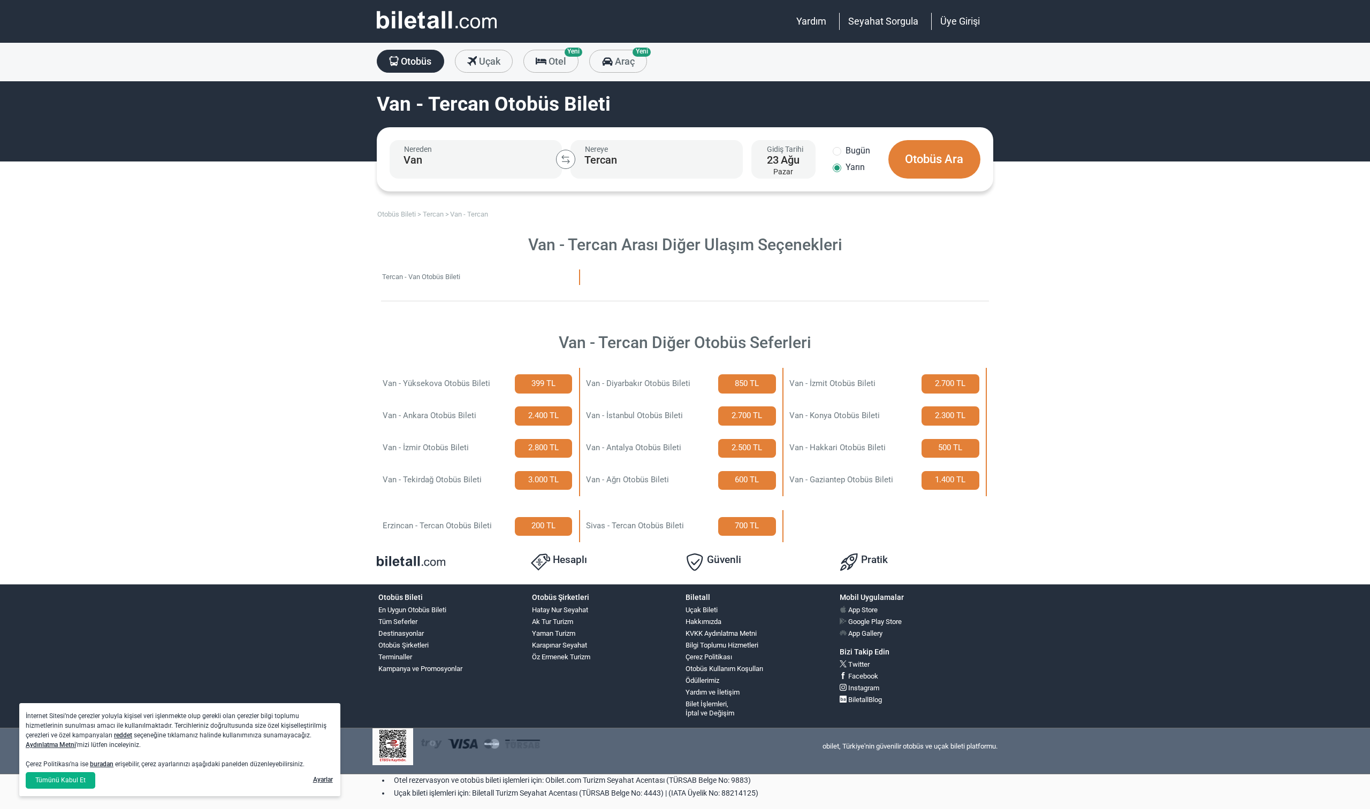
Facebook (862, 676)
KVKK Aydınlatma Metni (721, 633)
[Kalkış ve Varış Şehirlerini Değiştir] (565, 159)
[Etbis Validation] (392, 746)
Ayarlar (323, 779)
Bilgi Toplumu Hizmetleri (722, 645)
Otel (562, 58)
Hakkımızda (703, 622)
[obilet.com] (437, 30)
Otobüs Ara (934, 159)
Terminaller (395, 657)
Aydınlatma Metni (51, 745)
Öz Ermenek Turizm (561, 657)
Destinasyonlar (401, 633)
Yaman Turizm (553, 633)
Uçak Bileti (702, 610)
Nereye (596, 149)
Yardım (811, 21)
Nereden (418, 149)
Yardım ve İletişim (713, 692)
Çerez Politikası (709, 657)
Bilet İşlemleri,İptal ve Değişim (710, 708)
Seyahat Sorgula (883, 21)
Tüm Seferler (397, 622)
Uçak (488, 61)
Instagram (863, 688)
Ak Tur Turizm (552, 622)
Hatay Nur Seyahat (560, 610)
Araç (629, 58)
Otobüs (415, 61)
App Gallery (864, 633)
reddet (123, 735)
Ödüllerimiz (702, 680)
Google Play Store (874, 622)
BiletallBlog (864, 700)
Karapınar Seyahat (559, 645)
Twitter (858, 664)
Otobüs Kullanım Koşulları (724, 669)
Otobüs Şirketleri (403, 645)
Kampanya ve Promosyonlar (420, 669)
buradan (101, 764)
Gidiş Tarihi (785, 149)
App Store (862, 610)
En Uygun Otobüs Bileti (412, 610)
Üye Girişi (960, 21)
